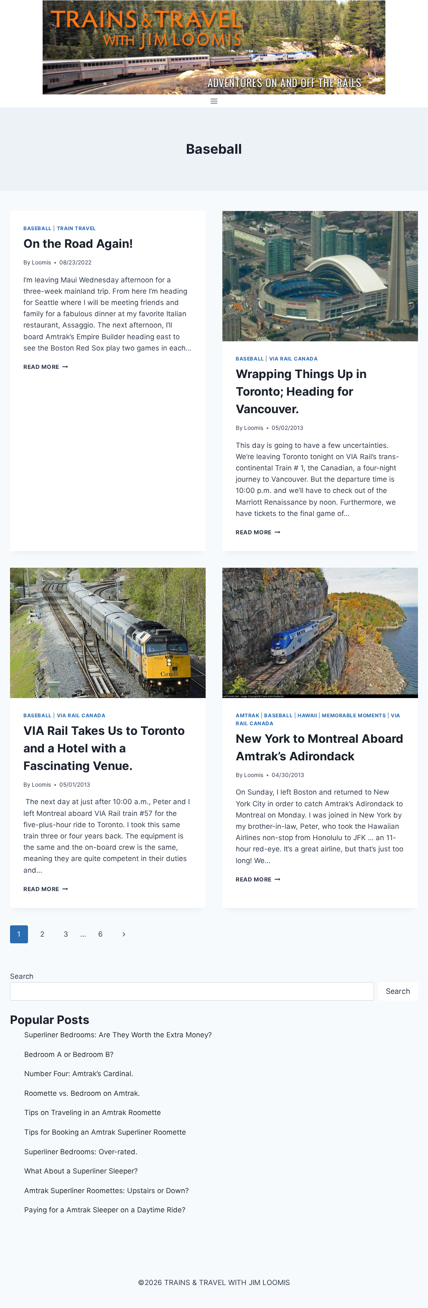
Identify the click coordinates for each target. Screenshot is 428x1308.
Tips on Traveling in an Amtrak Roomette (92, 1112)
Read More (45, 366)
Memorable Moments (354, 715)
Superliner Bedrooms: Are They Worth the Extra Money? (118, 1035)
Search (21, 976)
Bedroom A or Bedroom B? (69, 1054)
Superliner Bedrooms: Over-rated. (82, 1152)
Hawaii (307, 715)
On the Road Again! (78, 243)
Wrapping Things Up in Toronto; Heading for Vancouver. (301, 391)
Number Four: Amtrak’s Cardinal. (78, 1073)
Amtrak (248, 715)
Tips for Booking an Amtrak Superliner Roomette (105, 1132)
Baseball (37, 228)
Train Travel (76, 228)
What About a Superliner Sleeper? (81, 1171)
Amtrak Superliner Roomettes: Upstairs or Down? (106, 1190)
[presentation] (320, 276)
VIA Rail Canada (293, 359)
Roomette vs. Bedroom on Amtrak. (82, 1093)
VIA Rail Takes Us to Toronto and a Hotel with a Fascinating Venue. (104, 748)
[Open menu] (214, 100)
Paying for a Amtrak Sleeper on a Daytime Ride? (105, 1210)
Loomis (41, 262)
